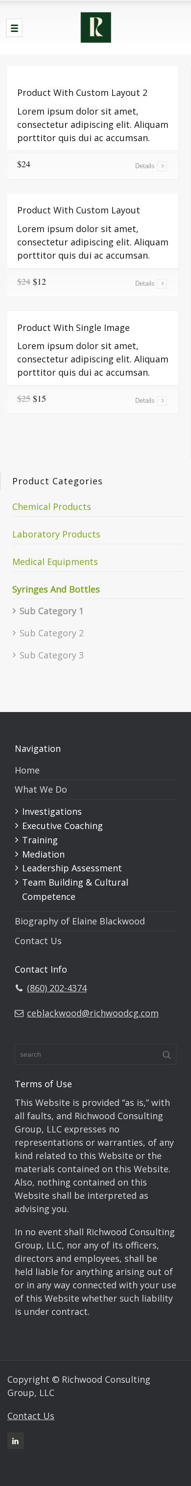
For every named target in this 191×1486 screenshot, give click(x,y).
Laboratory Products (56, 534)
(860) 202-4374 (57, 988)
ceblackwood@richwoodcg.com (93, 1013)
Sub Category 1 (52, 611)
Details (145, 166)
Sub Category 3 (52, 655)
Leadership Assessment (72, 868)
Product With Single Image (73, 327)
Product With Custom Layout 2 (82, 92)
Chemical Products (51, 506)
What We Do (41, 789)
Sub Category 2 (52, 633)
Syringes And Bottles (56, 589)
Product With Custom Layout (78, 210)
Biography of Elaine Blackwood (80, 921)
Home (27, 770)
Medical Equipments (55, 561)
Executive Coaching (62, 826)
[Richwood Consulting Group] (95, 27)
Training (40, 840)
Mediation (43, 854)
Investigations (52, 811)
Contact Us (38, 941)
